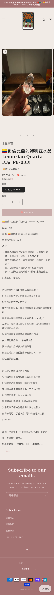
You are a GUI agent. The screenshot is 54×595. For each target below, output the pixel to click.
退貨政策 (10, 524)
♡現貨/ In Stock (13, 190)
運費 (11, 179)
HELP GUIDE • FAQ (14, 537)
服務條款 (10, 531)
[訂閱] (45, 495)
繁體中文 (26, 569)
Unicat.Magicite (29, 590)
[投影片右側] (33, 135)
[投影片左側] (21, 135)
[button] (3, 20)
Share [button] (8, 451)
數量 (4, 196)
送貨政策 (10, 518)
